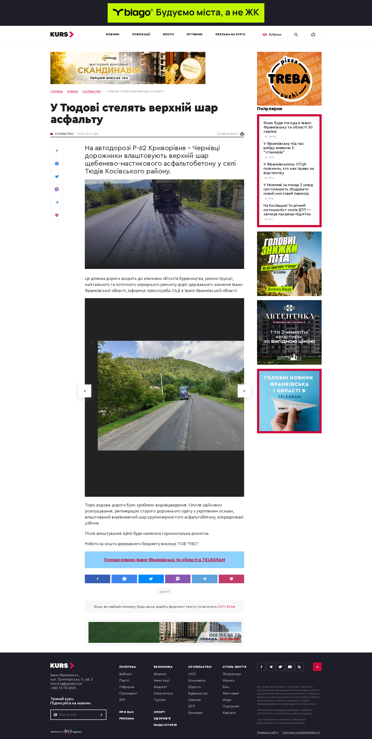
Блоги (168, 34)
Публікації (141, 34)
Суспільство (63, 134)
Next (244, 390)
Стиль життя (234, 666)
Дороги (164, 591)
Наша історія (165, 725)
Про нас (126, 712)
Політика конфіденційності (301, 732)
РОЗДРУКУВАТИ (227, 134)
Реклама (126, 718)
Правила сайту (268, 732)
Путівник (195, 34)
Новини (112, 34)
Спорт (159, 712)
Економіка (163, 666)
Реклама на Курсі (230, 34)
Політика (127, 666)
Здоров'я (162, 718)
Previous (84, 390)
